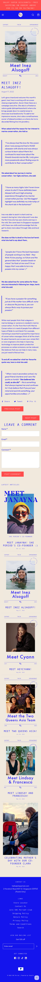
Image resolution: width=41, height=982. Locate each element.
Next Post (31, 418)
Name (4, 429)
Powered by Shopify (27, 975)
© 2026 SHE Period (13, 975)
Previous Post (12, 409)
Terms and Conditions (20, 924)
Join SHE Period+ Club (20, 910)
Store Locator (20, 903)
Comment (6, 450)
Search (20, 928)
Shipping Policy (20, 913)
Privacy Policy (20, 921)
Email (4, 439)
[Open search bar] (33, 15)
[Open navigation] (2, 15)
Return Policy (20, 917)
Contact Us (20, 906)
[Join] (37, 946)
